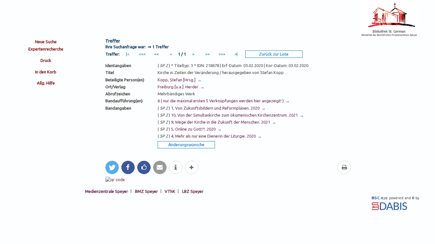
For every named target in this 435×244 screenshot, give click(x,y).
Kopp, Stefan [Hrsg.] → (180, 80)
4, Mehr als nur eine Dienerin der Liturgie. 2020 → (216, 136)
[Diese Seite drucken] (344, 167)
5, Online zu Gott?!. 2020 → (196, 129)
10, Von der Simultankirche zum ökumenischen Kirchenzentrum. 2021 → (237, 115)
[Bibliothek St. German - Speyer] (389, 35)
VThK (170, 191)
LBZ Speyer (192, 191)
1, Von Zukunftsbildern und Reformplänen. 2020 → (218, 108)
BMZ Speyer (146, 191)
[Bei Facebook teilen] (128, 167)
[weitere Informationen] (175, 167)
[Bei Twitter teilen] (112, 167)
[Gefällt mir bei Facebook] (144, 167)
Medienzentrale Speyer (106, 191)
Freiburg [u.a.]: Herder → (181, 87)
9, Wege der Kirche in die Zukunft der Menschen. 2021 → (223, 122)
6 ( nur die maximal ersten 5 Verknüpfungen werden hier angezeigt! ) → (224, 100)
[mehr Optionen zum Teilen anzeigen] (191, 167)
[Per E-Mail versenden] (160, 167)
